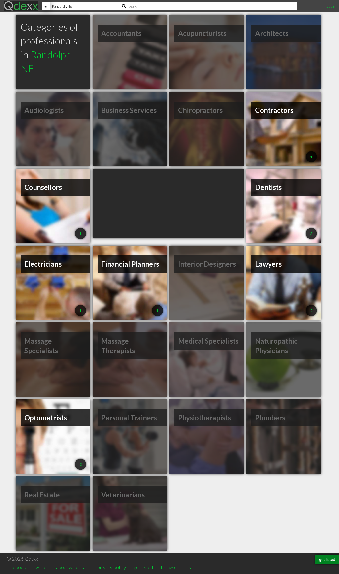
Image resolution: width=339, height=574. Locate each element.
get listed (143, 567)
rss (187, 567)
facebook (16, 567)
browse (169, 567)
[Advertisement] (168, 203)
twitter (41, 567)
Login (330, 6)
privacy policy (111, 567)
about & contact (72, 567)
